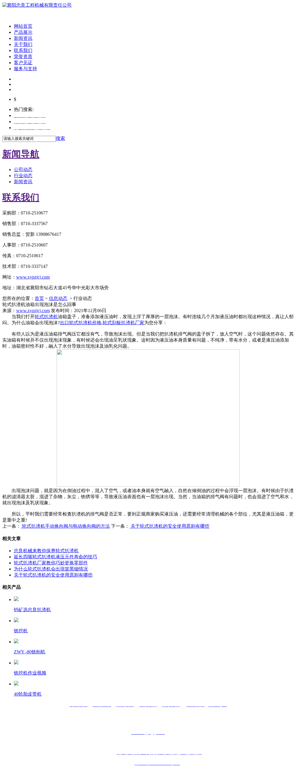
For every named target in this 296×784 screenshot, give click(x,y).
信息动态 (58, 298)
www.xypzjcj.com (33, 277)
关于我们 (23, 44)
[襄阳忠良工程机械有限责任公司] (37, 5)
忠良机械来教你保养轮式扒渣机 (46, 550)
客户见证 (23, 62)
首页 (39, 298)
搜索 (60, 138)
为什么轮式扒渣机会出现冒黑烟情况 (51, 568)
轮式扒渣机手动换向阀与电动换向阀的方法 (65, 526)
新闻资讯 (23, 38)
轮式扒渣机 (46, 316)
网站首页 (23, 26)
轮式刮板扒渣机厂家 (123, 322)
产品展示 (23, 32)
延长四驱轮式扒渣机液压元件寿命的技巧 (55, 556)
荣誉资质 (23, 56)
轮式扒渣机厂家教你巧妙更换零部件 (51, 562)
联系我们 (23, 50)
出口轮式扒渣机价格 (80, 322)
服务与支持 (25, 68)
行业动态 (23, 175)
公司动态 (23, 169)
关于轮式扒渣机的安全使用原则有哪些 (169, 526)
